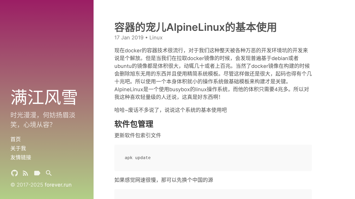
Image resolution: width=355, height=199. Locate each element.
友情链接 (20, 157)
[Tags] (37, 174)
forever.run (58, 185)
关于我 (18, 148)
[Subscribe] (25, 174)
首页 (15, 139)
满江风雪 (44, 97)
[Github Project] (14, 174)
